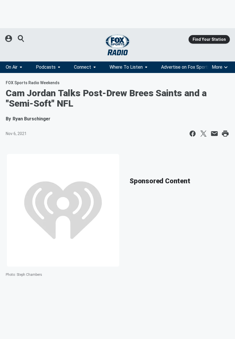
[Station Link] (117, 44)
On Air (11, 67)
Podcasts (46, 67)
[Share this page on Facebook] (193, 134)
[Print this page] (225, 134)
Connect (82, 67)
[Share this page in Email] (214, 134)
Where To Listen (126, 67)
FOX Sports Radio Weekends (33, 82)
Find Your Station (209, 39)
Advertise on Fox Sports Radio (191, 67)
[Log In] (9, 38)
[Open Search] (21, 38)
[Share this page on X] (203, 134)
